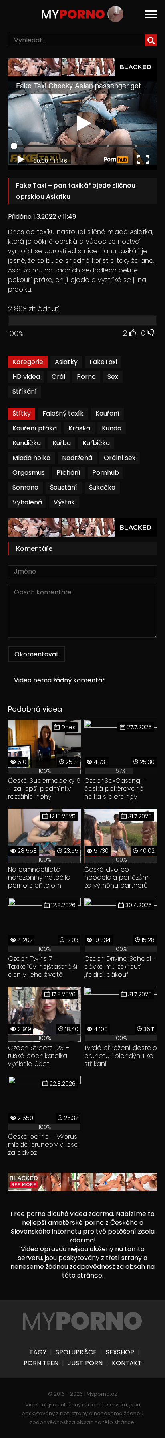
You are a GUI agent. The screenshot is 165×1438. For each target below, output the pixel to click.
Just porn (85, 1363)
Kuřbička (96, 443)
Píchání (68, 472)
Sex (112, 376)
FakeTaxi (103, 361)
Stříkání (24, 391)
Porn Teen (41, 1363)
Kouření (107, 413)
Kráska (79, 428)
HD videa (26, 376)
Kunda (111, 428)
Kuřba (61, 443)
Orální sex (119, 457)
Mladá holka (31, 457)
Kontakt (127, 1363)
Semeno (25, 487)
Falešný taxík (63, 413)
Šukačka (102, 487)
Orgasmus (28, 472)
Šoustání (63, 487)
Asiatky (66, 361)
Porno (86, 376)
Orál (58, 376)
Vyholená (27, 502)
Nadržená (77, 457)
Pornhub (105, 472)
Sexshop (120, 1352)
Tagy (37, 1352)
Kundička (26, 443)
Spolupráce (76, 1352)
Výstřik (64, 502)
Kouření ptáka (34, 428)
